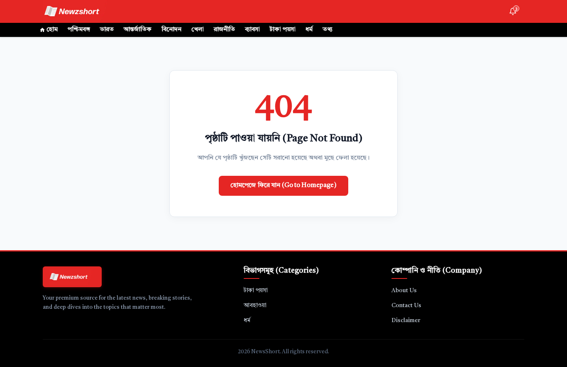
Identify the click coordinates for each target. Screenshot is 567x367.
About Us (404, 290)
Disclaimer (405, 320)
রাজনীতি (224, 30)
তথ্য (327, 30)
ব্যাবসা (252, 30)
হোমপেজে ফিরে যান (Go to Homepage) (283, 185)
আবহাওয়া (255, 305)
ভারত (107, 30)
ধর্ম (309, 30)
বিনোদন (171, 30)
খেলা (197, 30)
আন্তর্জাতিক (138, 30)
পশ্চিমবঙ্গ (79, 30)
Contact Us (406, 305)
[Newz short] (77, 11)
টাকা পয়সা (283, 30)
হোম (52, 30)
